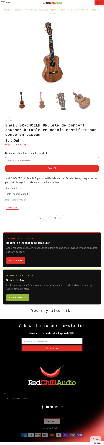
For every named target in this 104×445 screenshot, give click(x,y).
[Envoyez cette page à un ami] (62, 218)
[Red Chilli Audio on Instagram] (57, 407)
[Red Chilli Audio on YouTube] (47, 407)
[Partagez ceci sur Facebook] (48, 218)
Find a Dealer (16, 297)
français (50, 421)
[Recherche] (91, 2)
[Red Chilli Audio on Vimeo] (52, 407)
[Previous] (7, 53)
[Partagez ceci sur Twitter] (41, 218)
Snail (7, 117)
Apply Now (14, 260)
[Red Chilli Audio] (52, 2)
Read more (12, 208)
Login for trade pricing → (16, 144)
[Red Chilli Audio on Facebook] (42, 407)
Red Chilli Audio (54, 428)
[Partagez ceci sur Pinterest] (55, 218)
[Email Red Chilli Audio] (61, 407)
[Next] (97, 53)
